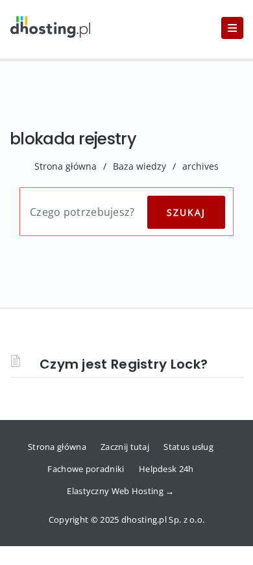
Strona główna (65, 166)
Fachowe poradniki (85, 469)
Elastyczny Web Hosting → (120, 491)
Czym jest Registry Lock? (124, 364)
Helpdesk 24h (166, 469)
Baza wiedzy (139, 166)
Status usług (188, 447)
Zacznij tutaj (125, 447)
